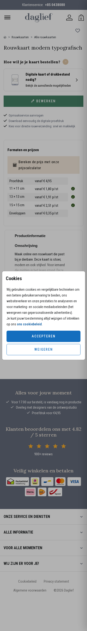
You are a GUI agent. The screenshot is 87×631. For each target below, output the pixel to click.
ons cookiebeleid (29, 324)
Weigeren (43, 349)
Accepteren (44, 336)
